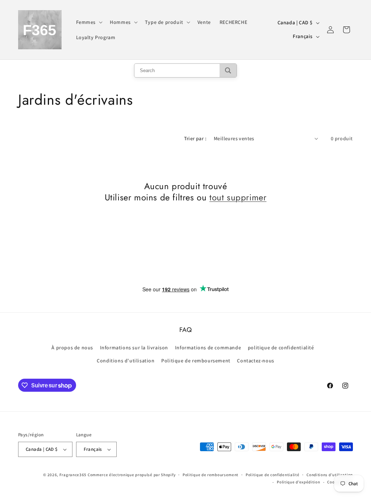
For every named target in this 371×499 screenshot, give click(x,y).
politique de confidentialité (281, 347)
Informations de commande (208, 347)
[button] (89, 22)
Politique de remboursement (195, 360)
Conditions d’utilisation (330, 474)
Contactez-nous (255, 360)
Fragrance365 (73, 474)
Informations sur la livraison (134, 347)
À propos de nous (72, 347)
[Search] (228, 70)
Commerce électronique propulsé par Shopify (131, 474)
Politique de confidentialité (273, 474)
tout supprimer (237, 197)
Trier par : (195, 138)
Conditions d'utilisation (125, 360)
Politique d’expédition (298, 482)
